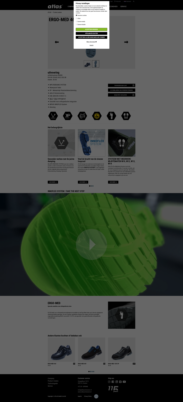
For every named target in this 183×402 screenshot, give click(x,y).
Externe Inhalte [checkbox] (81, 24)
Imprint (91, 45)
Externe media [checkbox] (81, 21)
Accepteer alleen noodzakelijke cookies (91, 37)
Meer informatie (91, 42)
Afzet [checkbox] (79, 18)
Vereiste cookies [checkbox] (82, 15)
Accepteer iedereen (91, 29)
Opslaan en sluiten (91, 33)
